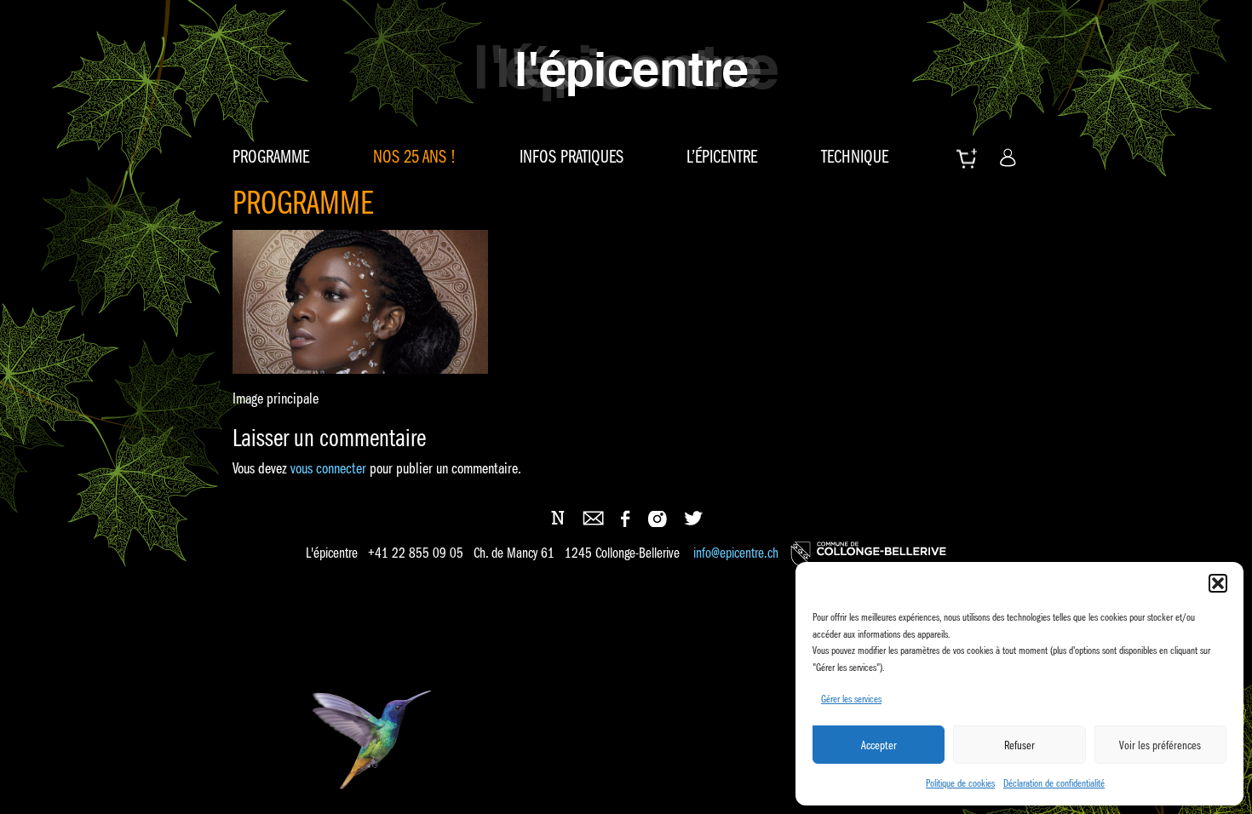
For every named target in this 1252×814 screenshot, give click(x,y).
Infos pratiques (571, 157)
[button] (1217, 583)
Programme (271, 157)
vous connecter (328, 468)
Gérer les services (851, 698)
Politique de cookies (960, 783)
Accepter (879, 745)
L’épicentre (721, 157)
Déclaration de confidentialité (1054, 783)
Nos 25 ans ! (414, 157)
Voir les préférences (1160, 745)
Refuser (1019, 745)
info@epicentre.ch (735, 553)
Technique (854, 157)
